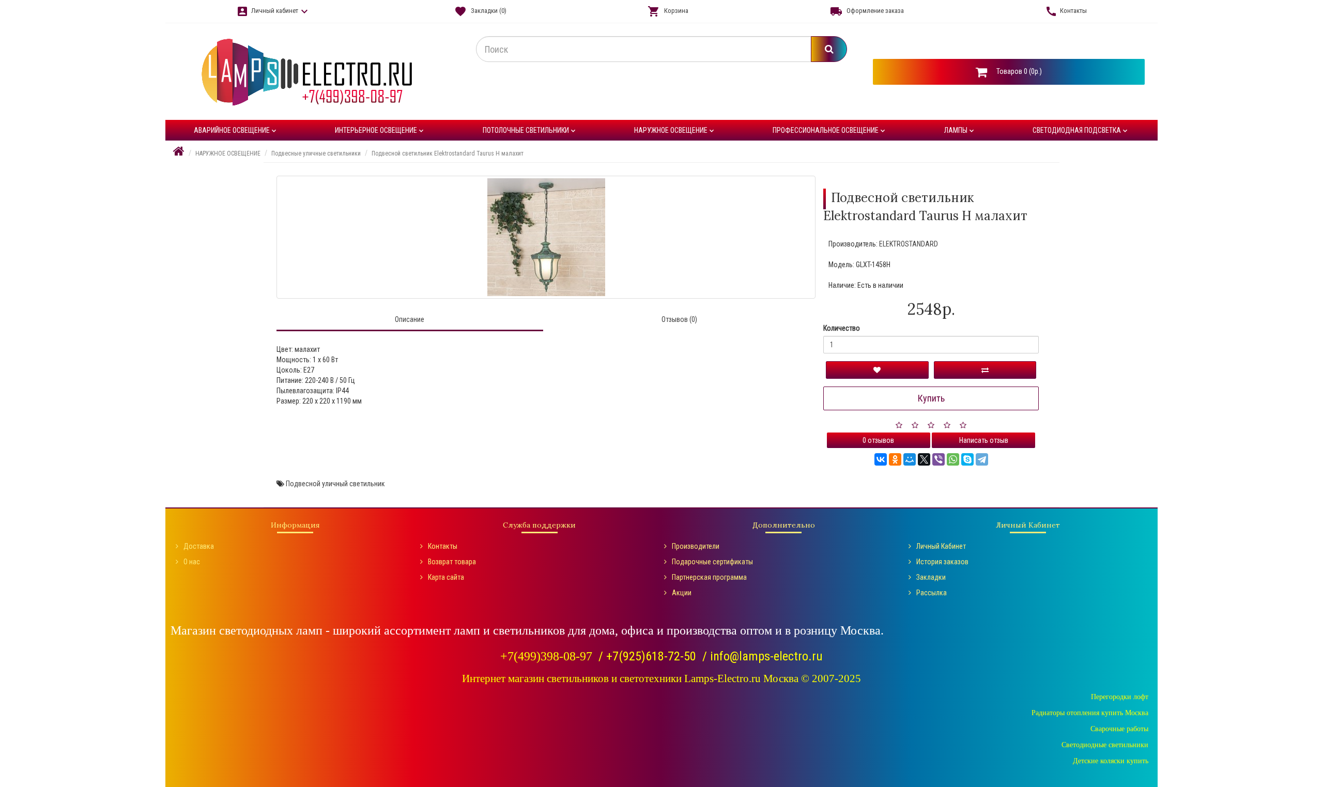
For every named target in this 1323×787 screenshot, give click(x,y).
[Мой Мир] (909, 459)
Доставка (198, 546)
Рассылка (931, 593)
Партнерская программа (709, 577)
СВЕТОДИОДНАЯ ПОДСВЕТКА (1081, 130)
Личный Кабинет (941, 546)
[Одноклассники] (895, 459)
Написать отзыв (983, 440)
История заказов (942, 562)
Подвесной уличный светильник (335, 484)
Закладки (931, 577)
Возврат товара (452, 562)
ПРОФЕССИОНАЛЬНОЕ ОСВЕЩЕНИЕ (830, 130)
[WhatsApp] (953, 459)
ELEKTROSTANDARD (908, 244)
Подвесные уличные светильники (316, 153)
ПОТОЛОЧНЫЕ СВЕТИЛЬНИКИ (530, 130)
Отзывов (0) (679, 319)
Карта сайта (446, 577)
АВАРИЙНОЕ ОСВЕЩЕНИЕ (236, 130)
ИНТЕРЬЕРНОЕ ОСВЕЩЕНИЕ (380, 130)
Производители (695, 546)
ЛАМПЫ (960, 130)
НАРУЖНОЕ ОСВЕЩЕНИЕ (675, 130)
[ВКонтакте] (880, 459)
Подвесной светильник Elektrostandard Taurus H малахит (448, 153)
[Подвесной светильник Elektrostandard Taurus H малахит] (546, 237)
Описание (409, 319)
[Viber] (938, 459)
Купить (931, 398)
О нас (191, 562)
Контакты (442, 546)
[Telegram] (982, 459)
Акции (681, 593)
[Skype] (967, 459)
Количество (841, 328)
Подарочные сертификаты (712, 562)
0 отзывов (878, 440)
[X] (924, 459)
